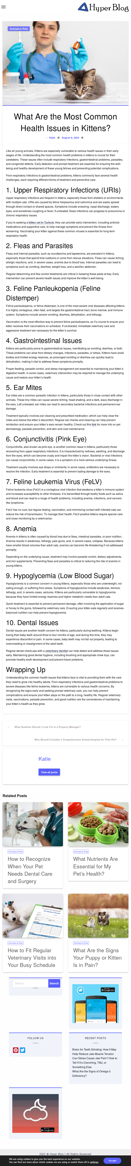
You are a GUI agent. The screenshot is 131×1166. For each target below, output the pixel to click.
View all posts (49, 772)
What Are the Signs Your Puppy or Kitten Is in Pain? (97, 957)
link (94, 424)
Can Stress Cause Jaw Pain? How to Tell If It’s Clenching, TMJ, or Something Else (94, 1062)
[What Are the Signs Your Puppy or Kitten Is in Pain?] (98, 916)
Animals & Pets (19, 28)
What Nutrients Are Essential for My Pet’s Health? (95, 866)
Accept (112, 1160)
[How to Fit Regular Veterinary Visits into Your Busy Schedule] (33, 916)
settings (94, 1162)
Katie (52, 137)
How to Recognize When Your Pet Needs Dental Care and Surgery (30, 870)
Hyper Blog (56, 1154)
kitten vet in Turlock (41, 222)
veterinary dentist (56, 651)
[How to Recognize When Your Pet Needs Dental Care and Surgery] (33, 824)
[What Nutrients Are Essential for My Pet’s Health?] (98, 824)
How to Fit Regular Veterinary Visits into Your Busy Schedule (32, 957)
